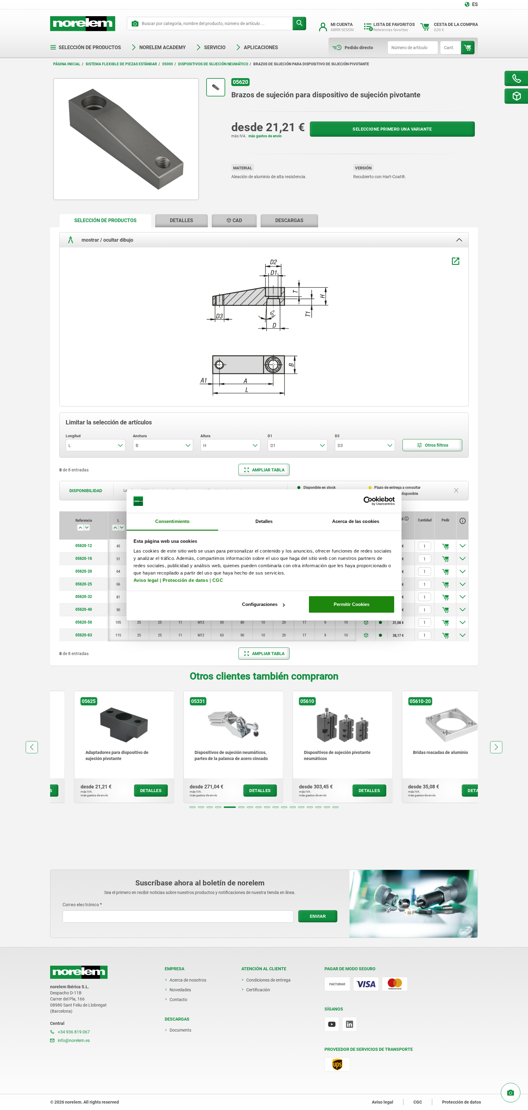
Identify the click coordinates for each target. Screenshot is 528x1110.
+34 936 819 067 (73, 1031)
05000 (167, 64)
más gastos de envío (265, 136)
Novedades (180, 989)
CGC (217, 580)
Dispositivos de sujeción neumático (213, 64)
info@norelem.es (73, 1040)
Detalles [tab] (264, 521)
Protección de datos (185, 580)
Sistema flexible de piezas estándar (121, 64)
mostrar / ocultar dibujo (106, 240)
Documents (180, 1030)
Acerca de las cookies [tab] (355, 521)
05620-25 (83, 584)
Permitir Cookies (351, 604)
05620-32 (83, 596)
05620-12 (83, 545)
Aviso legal (146, 580)
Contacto (178, 999)
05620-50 (83, 622)
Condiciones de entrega (268, 980)
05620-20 (83, 571)
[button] (192, 807)
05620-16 (83, 558)
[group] (100, 747)
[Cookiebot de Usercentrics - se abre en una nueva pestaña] (368, 501)
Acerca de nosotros (188, 980)
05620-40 (83, 609)
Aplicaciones (261, 47)
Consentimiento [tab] (172, 521)
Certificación (258, 989)
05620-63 (83, 634)
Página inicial (66, 64)
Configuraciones (259, 604)
